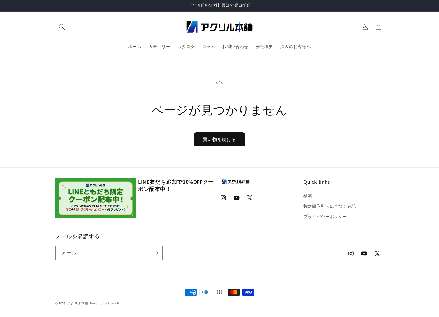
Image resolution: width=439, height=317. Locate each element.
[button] (61, 26)
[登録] (155, 253)
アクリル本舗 (77, 303)
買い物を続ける (219, 139)
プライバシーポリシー (325, 216)
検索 (307, 195)
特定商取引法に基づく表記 (329, 206)
